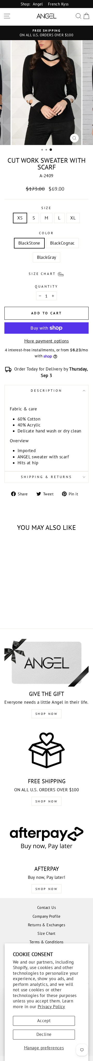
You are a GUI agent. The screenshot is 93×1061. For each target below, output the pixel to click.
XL (73, 218)
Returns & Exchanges (46, 924)
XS (20, 218)
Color (46, 233)
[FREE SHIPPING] (46, 750)
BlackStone (29, 243)
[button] (47, 273)
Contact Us (46, 907)
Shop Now (46, 714)
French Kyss (58, 3)
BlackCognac (62, 243)
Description (46, 390)
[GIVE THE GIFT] (46, 662)
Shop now (46, 801)
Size (46, 208)
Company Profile (46, 916)
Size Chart (46, 933)
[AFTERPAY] (46, 837)
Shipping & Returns (46, 477)
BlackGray (46, 257)
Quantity (46, 286)
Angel (38, 3)
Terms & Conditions (46, 941)
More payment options (46, 341)
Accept (44, 1020)
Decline (44, 1034)
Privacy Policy (51, 1006)
